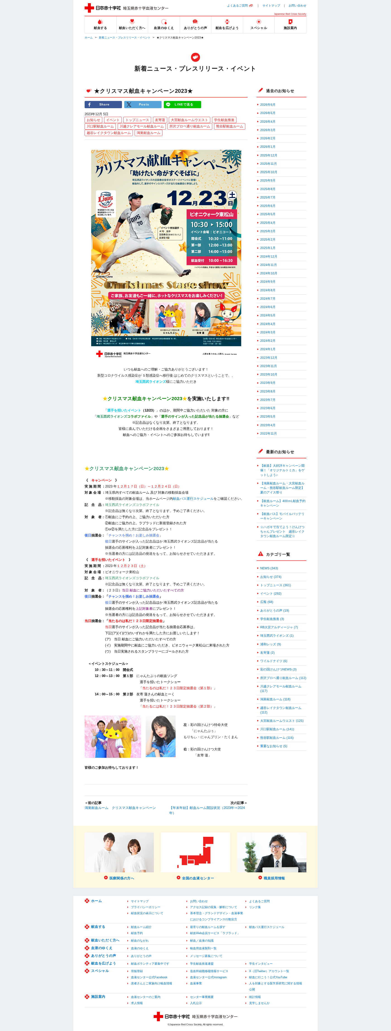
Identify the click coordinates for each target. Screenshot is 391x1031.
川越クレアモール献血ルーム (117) (280, 689)
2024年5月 (268, 315)
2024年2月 (268, 340)
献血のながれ (140, 940)
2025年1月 (268, 248)
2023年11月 (268, 366)
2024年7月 (268, 298)
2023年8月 (268, 391)
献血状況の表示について (147, 913)
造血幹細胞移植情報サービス (209, 971)
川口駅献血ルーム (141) (277, 729)
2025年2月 (268, 239)
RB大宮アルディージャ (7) (279, 627)
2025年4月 (268, 223)
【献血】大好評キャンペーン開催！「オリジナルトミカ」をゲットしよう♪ (282, 470)
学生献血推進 (224, 120)
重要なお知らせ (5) (273, 746)
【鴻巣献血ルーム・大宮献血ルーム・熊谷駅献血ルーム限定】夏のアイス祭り (282, 488)
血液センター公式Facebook (149, 977)
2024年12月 (268, 256)
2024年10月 (268, 273)
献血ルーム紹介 (141, 927)
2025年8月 (268, 189)
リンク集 (255, 907)
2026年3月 (268, 130)
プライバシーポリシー (145, 907)
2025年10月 (268, 172)
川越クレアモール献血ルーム (142, 126)
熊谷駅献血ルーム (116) (277, 737)
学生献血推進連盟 (202, 963)
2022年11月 (268, 433)
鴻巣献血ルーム (148, 133)
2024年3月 (268, 332)
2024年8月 (268, 290)
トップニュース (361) (275, 585)
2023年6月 (268, 408)
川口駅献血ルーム (100, 126)
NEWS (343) (269, 568)
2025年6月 (268, 206)
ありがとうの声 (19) (274, 610)
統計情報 (255, 997)
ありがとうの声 (103, 955)
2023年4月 (268, 425)
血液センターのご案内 (145, 997)
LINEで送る (184, 104)
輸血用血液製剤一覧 (203, 948)
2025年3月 (268, 231)
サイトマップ (271, 5)
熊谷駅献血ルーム (229, 126)
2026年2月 (268, 138)
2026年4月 (268, 121)
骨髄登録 (137, 971)
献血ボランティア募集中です (150, 963)
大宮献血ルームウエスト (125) (282, 720)
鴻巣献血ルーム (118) (275, 699)
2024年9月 (268, 281)
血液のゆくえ (102, 948)
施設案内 (98, 996)
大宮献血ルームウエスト (189, 120)
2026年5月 (268, 113)
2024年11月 (268, 265)
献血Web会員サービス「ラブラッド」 (215, 933)
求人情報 (137, 1003)
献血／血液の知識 (202, 940)
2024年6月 (268, 307)
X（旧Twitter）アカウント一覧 (269, 971)
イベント (113, 120)
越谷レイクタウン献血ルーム (109, 133)
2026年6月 (268, 104)
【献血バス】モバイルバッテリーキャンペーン (282, 516)
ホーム (89, 37)
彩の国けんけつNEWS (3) (278, 669)
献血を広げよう (103, 963)
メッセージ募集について (206, 956)
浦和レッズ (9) (270, 644)
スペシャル (100, 971)
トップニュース (137, 120)
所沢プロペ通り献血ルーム (189, 126)
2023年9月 (268, 383)
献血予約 (137, 933)
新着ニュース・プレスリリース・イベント (124, 37)
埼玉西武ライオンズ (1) (277, 635)
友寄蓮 (160, 120)
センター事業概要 (202, 997)
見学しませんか (259, 1003)
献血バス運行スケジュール (193, 498)
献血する (98, 926)
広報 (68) (266, 602)
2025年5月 (268, 214)
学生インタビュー (261, 963)
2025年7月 (268, 197)
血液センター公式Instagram (208, 977)
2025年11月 (268, 163)
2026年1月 (268, 146)
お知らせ (93, 120)
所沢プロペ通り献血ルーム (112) (283, 678)
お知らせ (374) (270, 577)
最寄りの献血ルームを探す (207, 927)
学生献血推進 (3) (272, 619)
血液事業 (196, 983)
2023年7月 (268, 400)
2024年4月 (268, 324)
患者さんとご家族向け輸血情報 (151, 983)
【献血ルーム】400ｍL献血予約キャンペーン (282, 503)
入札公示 (196, 1003)
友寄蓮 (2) (267, 652)
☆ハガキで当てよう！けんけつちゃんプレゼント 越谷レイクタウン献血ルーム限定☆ (282, 531)
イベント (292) (270, 593)
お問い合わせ (297, 5)
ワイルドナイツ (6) (273, 661)
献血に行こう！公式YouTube (268, 977)
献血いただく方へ (105, 940)
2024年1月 (268, 349)
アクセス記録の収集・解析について (213, 907)
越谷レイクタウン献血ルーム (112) (280, 710)
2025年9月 (268, 180)
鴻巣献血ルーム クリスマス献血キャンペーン (120, 808)
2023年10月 (268, 374)
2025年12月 (268, 155)
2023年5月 (268, 416)
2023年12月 (268, 357)
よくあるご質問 (237, 5)
